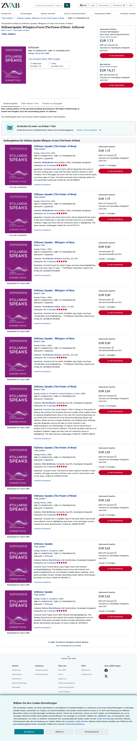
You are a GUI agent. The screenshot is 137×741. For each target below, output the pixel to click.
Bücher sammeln (48, 13)
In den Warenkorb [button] (116, 55)
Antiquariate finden (103, 13)
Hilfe (131, 5)
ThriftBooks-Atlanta (51, 258)
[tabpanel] (48, 112)
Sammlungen (26, 13)
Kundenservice (86, 674)
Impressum (62, 679)
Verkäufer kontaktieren (42, 185)
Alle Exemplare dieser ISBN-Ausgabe (44, 59)
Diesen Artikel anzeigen (108, 37)
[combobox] (49, 5)
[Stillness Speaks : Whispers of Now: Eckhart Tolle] (18, 280)
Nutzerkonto (104, 5)
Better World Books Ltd (53, 560)
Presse (60, 674)
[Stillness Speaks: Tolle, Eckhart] (18, 582)
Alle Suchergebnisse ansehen (68, 645)
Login (93, 5)
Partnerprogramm (41, 674)
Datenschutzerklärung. (75, 724)
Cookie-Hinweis (64, 692)
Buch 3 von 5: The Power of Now (15, 30)
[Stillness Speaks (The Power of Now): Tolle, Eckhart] (18, 184)
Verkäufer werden (128, 13)
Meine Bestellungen (19, 683)
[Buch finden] (67, 5)
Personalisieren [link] (92, 731)
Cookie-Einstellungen (106, 718)
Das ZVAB (62, 670)
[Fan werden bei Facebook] (106, 670)
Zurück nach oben (68, 658)
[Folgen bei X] (106, 676)
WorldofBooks (49, 403)
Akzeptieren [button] (29, 732)
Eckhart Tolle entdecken (87, 130)
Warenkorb (16, 687)
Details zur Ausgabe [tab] (52, 103)
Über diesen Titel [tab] (29, 103)
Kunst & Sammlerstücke (74, 13)
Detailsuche (6, 13)
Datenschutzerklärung (66, 683)
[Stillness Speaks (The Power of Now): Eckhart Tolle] (18, 425)
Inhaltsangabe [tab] (10, 103)
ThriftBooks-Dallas (51, 306)
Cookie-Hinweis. (81, 721)
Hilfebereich (85, 670)
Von (35, 64)
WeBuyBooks (48, 162)
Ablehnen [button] (59, 732)
